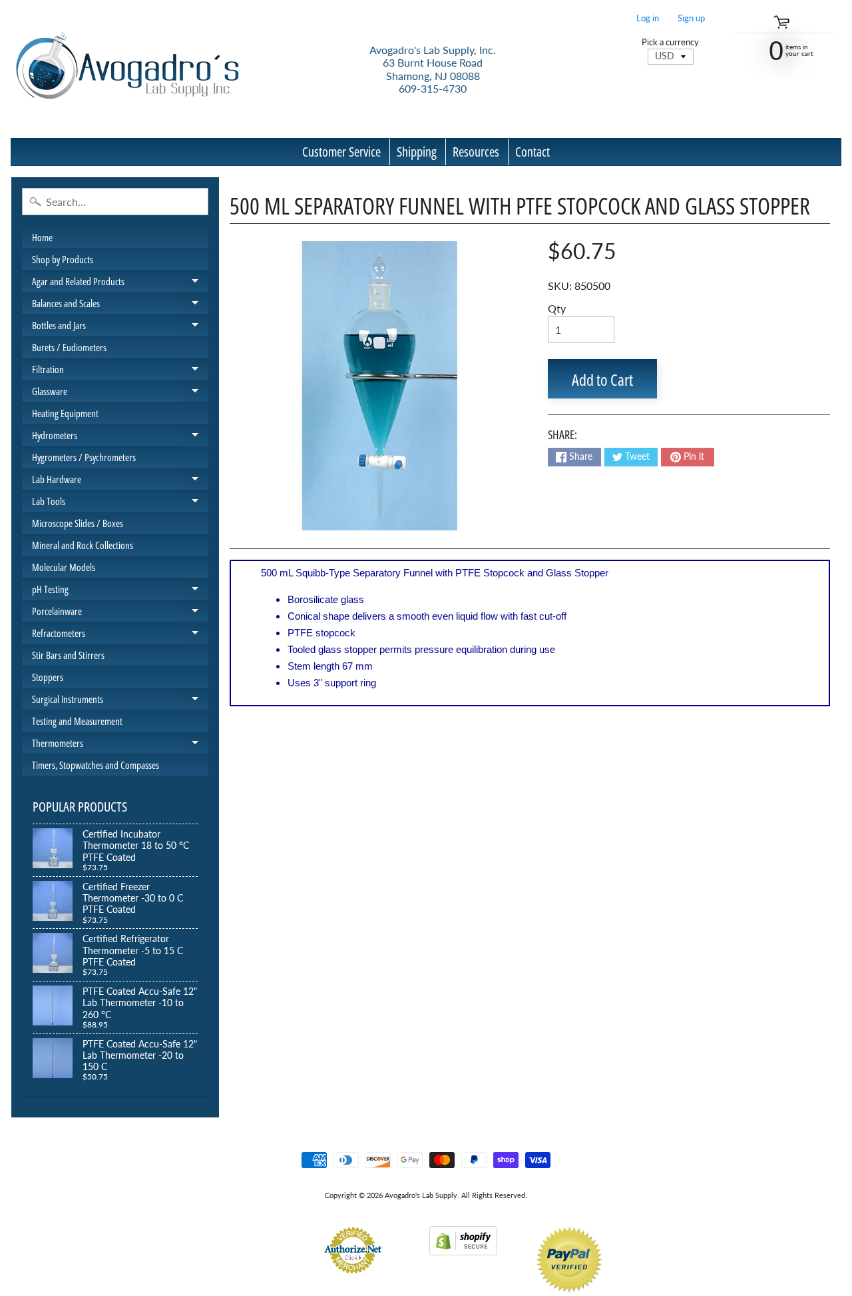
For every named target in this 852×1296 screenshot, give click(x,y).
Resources (476, 152)
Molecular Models (63, 567)
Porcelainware (120, 613)
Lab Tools (120, 503)
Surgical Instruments (120, 701)
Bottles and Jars (120, 327)
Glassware (120, 393)
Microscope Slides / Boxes (77, 523)
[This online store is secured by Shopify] (463, 1247)
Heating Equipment (65, 413)
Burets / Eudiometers (69, 347)
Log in (647, 18)
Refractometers (120, 635)
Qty (557, 308)
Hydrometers (120, 437)
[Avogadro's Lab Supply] (127, 69)
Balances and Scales (120, 305)
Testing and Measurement (77, 721)
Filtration (120, 371)
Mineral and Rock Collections (82, 545)
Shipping (417, 152)
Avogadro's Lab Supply (421, 1195)
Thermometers (120, 745)
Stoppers (47, 677)
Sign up (691, 18)
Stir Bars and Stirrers (68, 655)
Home (42, 237)
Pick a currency (670, 42)
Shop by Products (62, 259)
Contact (532, 152)
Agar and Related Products (120, 283)
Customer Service (341, 152)
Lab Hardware (120, 481)
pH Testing (120, 591)
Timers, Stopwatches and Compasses (95, 765)
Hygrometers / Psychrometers (84, 457)
